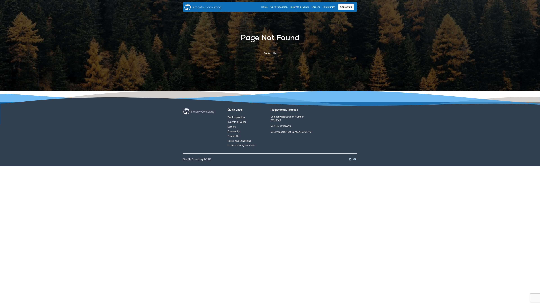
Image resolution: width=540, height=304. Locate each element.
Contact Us (270, 53)
